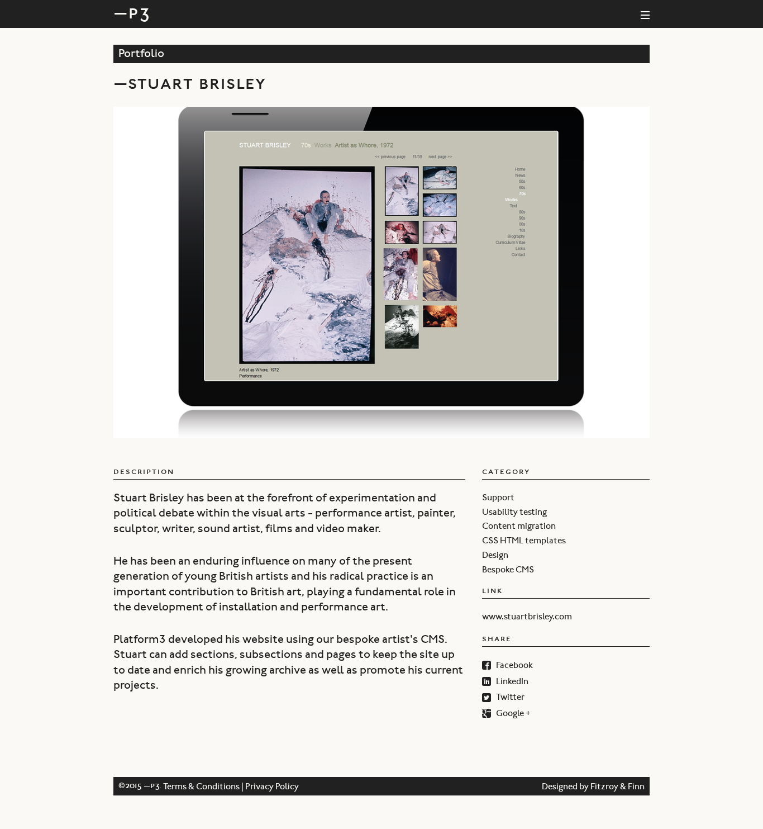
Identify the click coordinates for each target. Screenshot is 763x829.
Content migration (519, 526)
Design (495, 555)
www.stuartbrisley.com (527, 617)
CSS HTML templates (524, 541)
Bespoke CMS (508, 570)
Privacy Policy (272, 788)
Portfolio (141, 55)
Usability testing (514, 512)
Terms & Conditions (201, 788)
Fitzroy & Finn (617, 788)
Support (498, 498)
